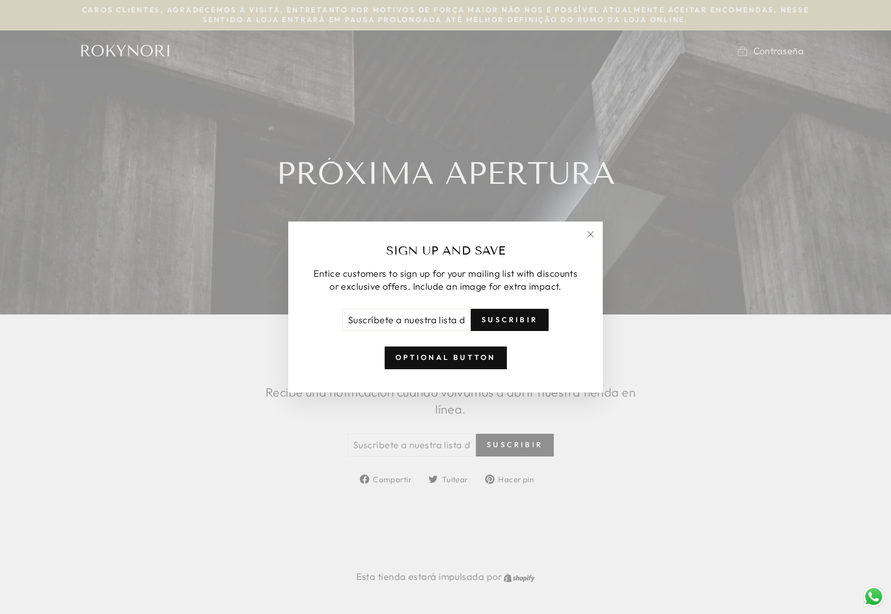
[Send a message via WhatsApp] (874, 597)
